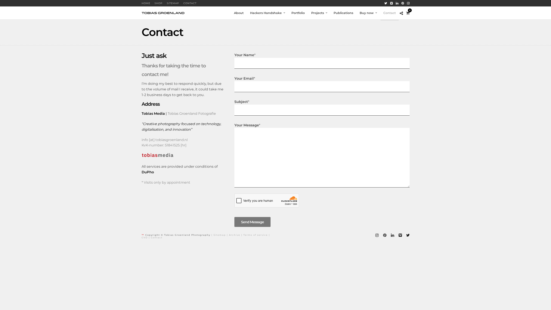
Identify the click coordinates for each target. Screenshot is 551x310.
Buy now (367, 13)
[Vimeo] (391, 3)
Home (146, 3)
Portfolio (298, 13)
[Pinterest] (402, 3)
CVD (145, 237)
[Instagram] (408, 3)
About (239, 13)
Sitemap (173, 3)
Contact (190, 3)
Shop (159, 3)
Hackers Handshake (266, 13)
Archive (234, 235)
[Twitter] (385, 3)
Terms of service (255, 235)
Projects (317, 13)
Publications (343, 13)
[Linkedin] (397, 3)
